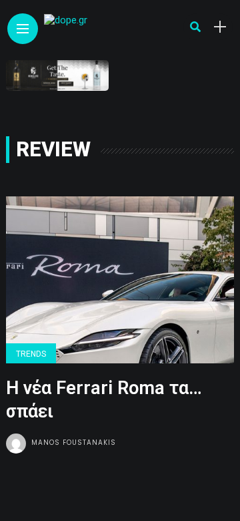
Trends (31, 354)
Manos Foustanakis (73, 443)
